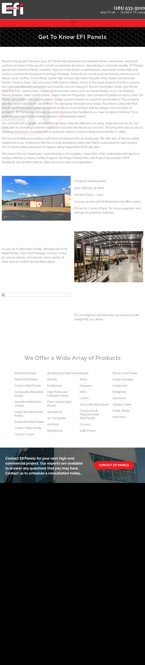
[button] (72, 22)
